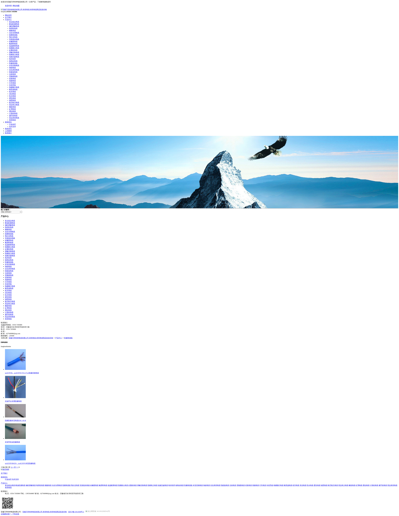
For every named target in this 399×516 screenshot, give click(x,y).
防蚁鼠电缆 (13, 72)
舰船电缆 (12, 30)
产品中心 (8, 19)
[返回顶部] (5, 469)
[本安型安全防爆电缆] (15, 438)
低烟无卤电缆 (14, 57)
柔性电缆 (12, 98)
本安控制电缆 (14, 65)
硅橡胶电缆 (13, 41)
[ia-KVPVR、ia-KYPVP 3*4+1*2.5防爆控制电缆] (15, 369)
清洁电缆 (12, 94)
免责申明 (8, 6)
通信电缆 (12, 111)
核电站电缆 (13, 61)
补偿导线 (12, 85)
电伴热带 (12, 59)
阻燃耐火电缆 (14, 48)
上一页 (13, 467)
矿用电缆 (12, 109)
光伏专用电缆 (14, 33)
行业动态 (12, 124)
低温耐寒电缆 (14, 46)
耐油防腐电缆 (14, 24)
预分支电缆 (13, 37)
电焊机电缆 (13, 28)
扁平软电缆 (13, 115)
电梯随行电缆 (14, 87)
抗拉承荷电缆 (14, 70)
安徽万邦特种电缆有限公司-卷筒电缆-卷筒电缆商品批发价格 (31, 338)
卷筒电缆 (12, 120)
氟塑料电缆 (13, 43)
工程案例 (8, 131)
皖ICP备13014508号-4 (76, 512)
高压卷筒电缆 (14, 118)
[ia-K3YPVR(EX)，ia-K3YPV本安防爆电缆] (15, 460)
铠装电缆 (12, 78)
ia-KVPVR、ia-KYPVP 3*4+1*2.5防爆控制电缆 (22, 373)
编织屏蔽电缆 (14, 26)
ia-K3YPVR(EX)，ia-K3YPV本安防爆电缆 (20, 463)
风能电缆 (12, 81)
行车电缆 (12, 83)
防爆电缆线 (13, 63)
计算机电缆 (13, 113)
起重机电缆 (13, 50)
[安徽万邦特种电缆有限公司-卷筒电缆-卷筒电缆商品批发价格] (24, 9)
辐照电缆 (12, 100)
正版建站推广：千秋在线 (10, 514)
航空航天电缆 (14, 102)
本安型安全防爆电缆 (12, 442)
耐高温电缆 (13, 89)
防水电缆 (12, 96)
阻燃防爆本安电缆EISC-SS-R (15, 420)
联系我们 (8, 133)
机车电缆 (12, 91)
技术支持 (12, 126)
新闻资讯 (8, 122)
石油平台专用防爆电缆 (13, 401)
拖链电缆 (12, 67)
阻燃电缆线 (13, 35)
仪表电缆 (12, 74)
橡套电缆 (12, 107)
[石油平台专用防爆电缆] (15, 397)
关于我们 (8, 17)
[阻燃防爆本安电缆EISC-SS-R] (15, 417)
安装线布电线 (14, 39)
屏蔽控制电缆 (14, 52)
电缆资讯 (8, 129)
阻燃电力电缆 (14, 54)
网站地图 (16, 6)
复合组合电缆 (14, 22)
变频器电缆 (13, 76)
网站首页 (8, 15)
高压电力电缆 (14, 105)
